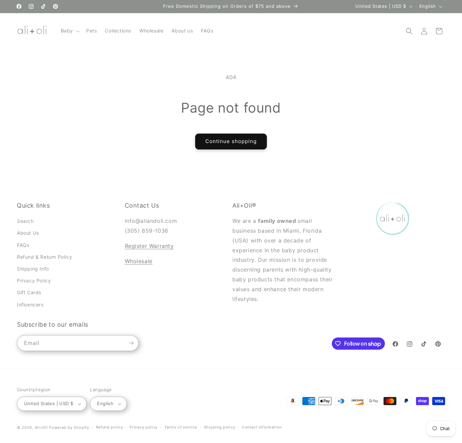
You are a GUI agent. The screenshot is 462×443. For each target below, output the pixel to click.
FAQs (23, 245)
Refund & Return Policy (44, 257)
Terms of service (180, 427)
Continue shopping (231, 141)
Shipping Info (33, 269)
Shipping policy (219, 427)
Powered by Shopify (69, 427)
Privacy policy (144, 427)
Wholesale (139, 261)
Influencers (30, 304)
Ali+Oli (41, 427)
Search (25, 221)
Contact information (261, 427)
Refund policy (109, 427)
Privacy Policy (34, 280)
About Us (28, 233)
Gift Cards (29, 292)
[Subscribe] (130, 343)
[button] (69, 31)
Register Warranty (149, 245)
